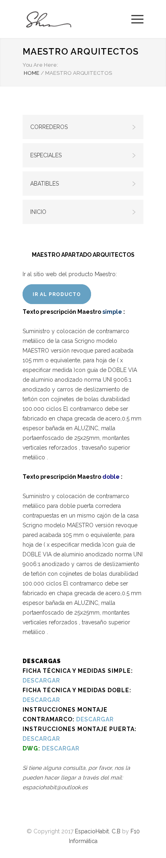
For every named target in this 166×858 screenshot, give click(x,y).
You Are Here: (40, 65)
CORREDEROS (49, 127)
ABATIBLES (44, 183)
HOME (31, 73)
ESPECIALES (46, 155)
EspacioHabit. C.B (97, 831)
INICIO (38, 212)
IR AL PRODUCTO (57, 294)
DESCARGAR (41, 680)
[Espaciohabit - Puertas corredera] (77, 19)
